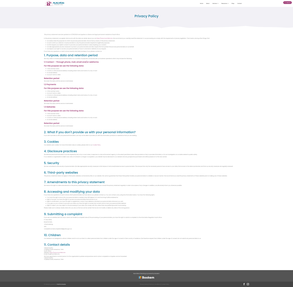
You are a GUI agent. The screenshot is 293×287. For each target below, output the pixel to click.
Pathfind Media (61, 284)
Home (201, 3)
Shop (233, 3)
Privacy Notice (144, 284)
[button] (215, 3)
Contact (239, 3)
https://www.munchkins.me (104, 38)
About (207, 3)
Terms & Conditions (155, 284)
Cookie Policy (97, 145)
